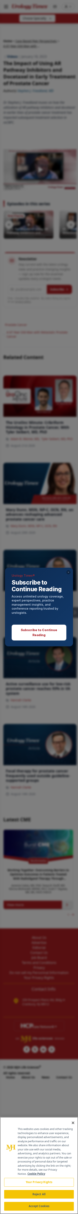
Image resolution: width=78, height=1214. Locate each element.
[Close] (73, 1122)
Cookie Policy (36, 1174)
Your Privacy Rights (39, 1182)
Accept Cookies (39, 1206)
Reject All (39, 1194)
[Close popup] (68, 572)
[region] (39, 1165)
